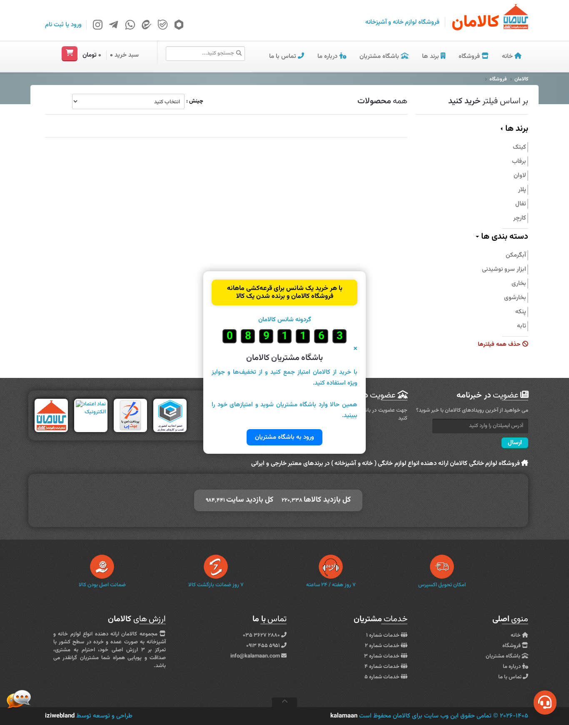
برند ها (430, 56)
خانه (508, 56)
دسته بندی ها (503, 236)
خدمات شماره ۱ (383, 635)
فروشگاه (470, 56)
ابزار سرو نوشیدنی (504, 269)
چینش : (194, 101)
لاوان (520, 176)
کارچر (519, 218)
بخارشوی (515, 298)
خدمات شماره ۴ (382, 666)
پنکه (520, 312)
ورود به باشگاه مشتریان (284, 437)
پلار (522, 190)
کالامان (521, 79)
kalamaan (343, 716)
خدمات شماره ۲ (383, 646)
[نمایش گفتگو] (545, 702)
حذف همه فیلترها (500, 345)
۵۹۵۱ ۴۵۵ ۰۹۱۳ (263, 646)
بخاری (519, 284)
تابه (521, 326)
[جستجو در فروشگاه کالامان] (238, 54)
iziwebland (60, 716)
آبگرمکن (516, 255)
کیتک (519, 147)
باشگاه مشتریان (380, 56)
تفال (520, 204)
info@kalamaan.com (255, 656)
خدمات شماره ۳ (382, 656)
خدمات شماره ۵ (382, 677)
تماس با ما (283, 56)
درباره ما (328, 56)
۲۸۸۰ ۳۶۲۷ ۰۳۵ (262, 635)
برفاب (519, 161)
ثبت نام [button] (54, 25)
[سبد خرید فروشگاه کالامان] (69, 53)
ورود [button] (76, 25)
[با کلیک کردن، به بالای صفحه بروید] (284, 702)
